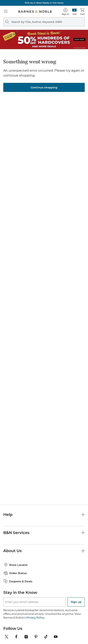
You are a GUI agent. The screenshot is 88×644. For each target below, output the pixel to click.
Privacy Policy (35, 617)
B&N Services (16, 532)
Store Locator (18, 564)
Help (7, 514)
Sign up (76, 601)
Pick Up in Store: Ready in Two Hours (44, 2)
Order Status (18, 573)
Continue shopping (44, 87)
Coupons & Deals (20, 581)
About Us (12, 550)
